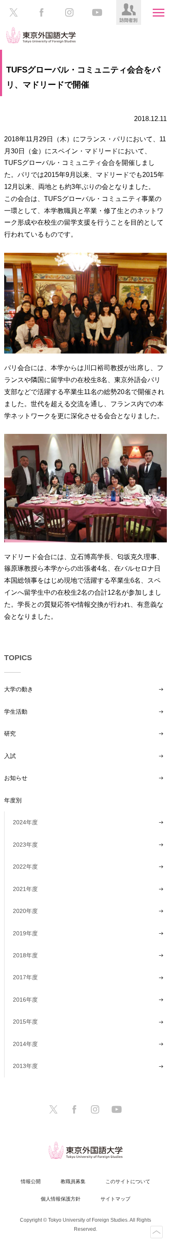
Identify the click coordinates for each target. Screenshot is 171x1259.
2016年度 (25, 999)
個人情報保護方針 (61, 1199)
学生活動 (15, 711)
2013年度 (25, 1066)
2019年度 (25, 933)
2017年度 (25, 977)
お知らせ (15, 778)
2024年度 (25, 822)
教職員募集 (73, 1181)
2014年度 (25, 1044)
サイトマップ (115, 1199)
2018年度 (25, 955)
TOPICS (18, 658)
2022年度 (25, 866)
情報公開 (31, 1181)
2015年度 (25, 1021)
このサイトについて (127, 1181)
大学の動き (18, 689)
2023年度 (25, 844)
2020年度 (25, 911)
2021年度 (25, 889)
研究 (10, 733)
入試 (10, 756)
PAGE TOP (156, 1232)
